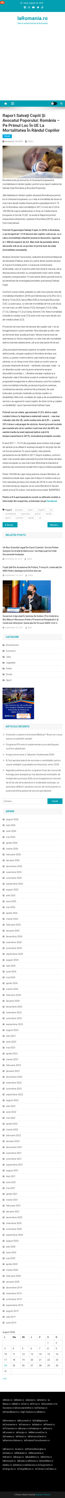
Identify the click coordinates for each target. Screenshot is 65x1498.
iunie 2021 (11, 1182)
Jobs (8, 657)
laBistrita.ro (46, 1457)
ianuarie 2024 (13, 1001)
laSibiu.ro (7, 1465)
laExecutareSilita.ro (24, 1408)
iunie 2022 (11, 1112)
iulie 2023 (10, 1036)
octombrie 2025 (14, 878)
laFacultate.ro (48, 1404)
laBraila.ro (22, 1461)
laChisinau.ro (41, 1408)
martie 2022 (12, 1129)
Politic (9, 668)
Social (7, 136)
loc (51, 510)
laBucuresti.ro (24, 1420)
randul (48, 514)
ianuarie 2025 (13, 930)
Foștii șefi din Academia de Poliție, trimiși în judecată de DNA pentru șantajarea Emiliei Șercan (32, 569)
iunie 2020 (11, 1252)
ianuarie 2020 (13, 1282)
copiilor (41, 510)
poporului (25, 514)
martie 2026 (12, 848)
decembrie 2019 (14, 1287)
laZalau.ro (51, 1469)
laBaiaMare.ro (32, 1457)
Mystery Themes (43, 1495)
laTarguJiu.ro (10, 1469)
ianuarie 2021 (13, 1211)
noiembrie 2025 (14, 872)
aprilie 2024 (12, 983)
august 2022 (12, 1100)
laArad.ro (7, 1457)
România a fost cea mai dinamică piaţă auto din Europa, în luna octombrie (12, 525)
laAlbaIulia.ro (20, 1453)
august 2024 (12, 960)
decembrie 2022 (14, 1077)
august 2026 (12, 819)
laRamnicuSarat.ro (37, 1436)
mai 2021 (10, 1188)
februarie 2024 (13, 995)
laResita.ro (33, 1461)
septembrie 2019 (14, 1305)
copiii (30, 510)
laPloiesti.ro (49, 1424)
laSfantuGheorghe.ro (35, 1449)
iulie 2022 (10, 1106)
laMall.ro (16, 1404)
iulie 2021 (10, 1176)
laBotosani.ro (9, 1461)
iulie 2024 (10, 966)
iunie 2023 (11, 1042)
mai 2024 (10, 977)
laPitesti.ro (21, 1436)
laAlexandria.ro (36, 1453)
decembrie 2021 (14, 1147)
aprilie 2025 (12, 913)
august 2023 (12, 1030)
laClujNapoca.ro (40, 1420)
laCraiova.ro (25, 1424)
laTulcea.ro (40, 1469)
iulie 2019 (10, 1317)
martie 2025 (12, 919)
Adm (30, 627)
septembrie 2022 (14, 1094)
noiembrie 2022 (14, 1082)
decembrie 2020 (14, 1217)
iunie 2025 (11, 901)
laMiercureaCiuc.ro (38, 1432)
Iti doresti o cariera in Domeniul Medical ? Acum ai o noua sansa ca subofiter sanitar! (34, 736)
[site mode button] (54, 103)
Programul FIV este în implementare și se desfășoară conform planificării (32, 746)
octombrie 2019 (14, 1299)
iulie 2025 (10, 895)
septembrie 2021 (14, 1164)
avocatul (19, 510)
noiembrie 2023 (14, 1012)
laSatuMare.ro (46, 1461)
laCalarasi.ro (35, 1428)
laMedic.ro (19, 1400)
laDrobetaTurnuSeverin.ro (37, 1440)
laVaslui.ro (8, 1453)
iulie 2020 (10, 1246)
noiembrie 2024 (14, 942)
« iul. (5, 1378)
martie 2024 (12, 989)
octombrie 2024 (14, 948)
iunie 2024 (11, 971)
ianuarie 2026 (13, 860)
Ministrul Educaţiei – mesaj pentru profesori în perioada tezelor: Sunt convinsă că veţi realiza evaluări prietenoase (56, 525)
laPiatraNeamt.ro (11, 1412)
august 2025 (12, 889)
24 (5, 1365)
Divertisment (12, 645)
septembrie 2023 (14, 1024)
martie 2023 (12, 1059)
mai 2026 (10, 837)
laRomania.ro (32, 18)
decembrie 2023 (14, 1006)
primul (38, 514)
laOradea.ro (8, 1436)
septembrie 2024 (14, 954)
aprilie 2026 (12, 843)
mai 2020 (10, 1258)
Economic (11, 651)
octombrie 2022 (14, 1088)
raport (8, 518)
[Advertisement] (32, 66)
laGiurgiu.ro (22, 1432)
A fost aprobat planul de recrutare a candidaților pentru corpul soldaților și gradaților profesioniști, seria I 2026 (33, 762)
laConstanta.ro (10, 1424)
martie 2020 (12, 1270)
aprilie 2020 (12, 1264)
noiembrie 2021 (14, 1153)
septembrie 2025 (14, 884)
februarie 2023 (13, 1065)
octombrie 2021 (14, 1159)
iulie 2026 (10, 825)
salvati (31, 518)
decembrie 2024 (14, 936)
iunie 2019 (11, 1322)
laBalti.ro (41, 1412)
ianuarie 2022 (13, 1141)
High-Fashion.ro (28, 1412)
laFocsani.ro (9, 1432)
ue (40, 518)
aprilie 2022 (12, 1124)
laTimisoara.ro (10, 1428)
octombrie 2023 (14, 1018)
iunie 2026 (11, 831)
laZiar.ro (25, 1404)
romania (19, 518)
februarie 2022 (13, 1135)
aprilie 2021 (12, 1194)
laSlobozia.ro (30, 1465)
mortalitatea (10, 514)
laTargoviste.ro (45, 1465)
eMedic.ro (7, 1400)
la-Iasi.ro (19, 1449)
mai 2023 (10, 1047)
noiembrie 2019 (14, 1293)
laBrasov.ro (8, 1449)
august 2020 (12, 1241)
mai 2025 (10, 907)
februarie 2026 (13, 854)
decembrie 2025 (14, 866)
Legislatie (10, 662)
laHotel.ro (41, 1400)
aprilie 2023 (12, 1053)
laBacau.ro (18, 1457)
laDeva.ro (47, 1428)
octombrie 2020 (14, 1229)
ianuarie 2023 (13, 1071)
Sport (9, 680)
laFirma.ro (35, 1404)
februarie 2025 (13, 924)
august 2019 (12, 1311)
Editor (30, 141)
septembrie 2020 (14, 1235)
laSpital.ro (30, 1400)
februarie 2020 (13, 1276)
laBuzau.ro (23, 1428)
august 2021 (12, 1170)
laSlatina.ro (18, 1465)
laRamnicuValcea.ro (13, 1440)
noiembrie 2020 (14, 1223)
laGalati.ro (37, 1424)
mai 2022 (10, 1118)
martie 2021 (12, 1200)
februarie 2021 (13, 1205)
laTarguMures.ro (25, 1469)
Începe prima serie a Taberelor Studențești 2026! (30, 754)
